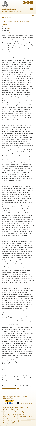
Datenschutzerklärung (10, 423)
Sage (9, 32)
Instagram (14, 421)
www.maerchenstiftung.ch (10, 388)
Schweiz (8, 27)
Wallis (8, 28)
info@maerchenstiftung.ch (17, 414)
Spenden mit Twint (26, 403)
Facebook (6, 421)
